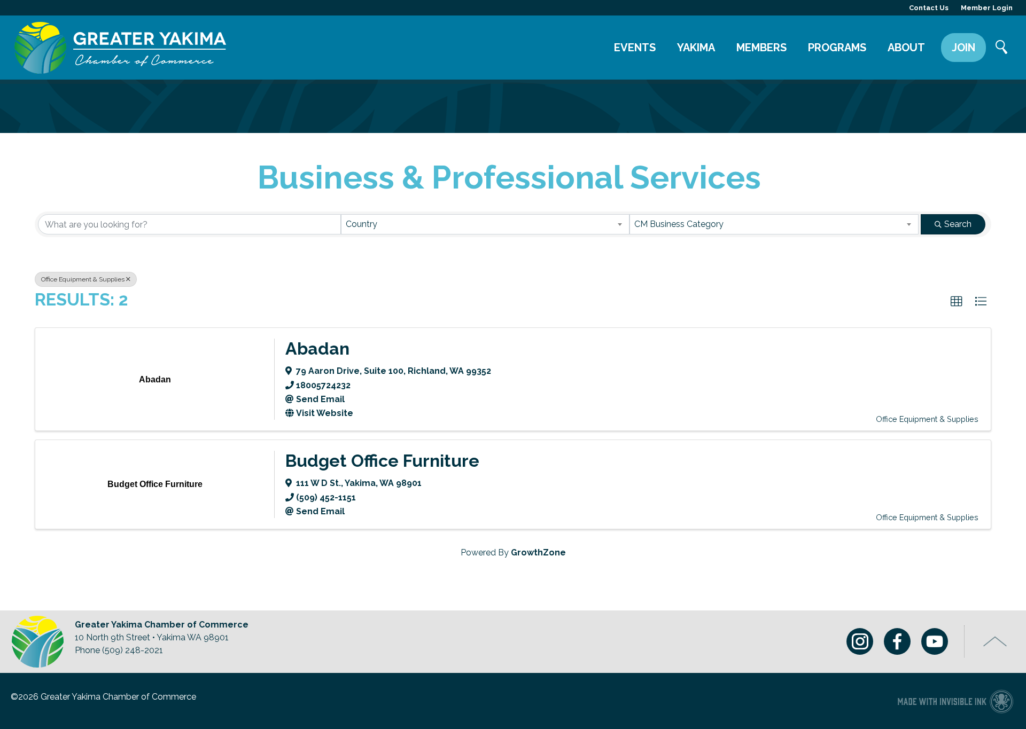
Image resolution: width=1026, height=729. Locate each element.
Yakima (696, 47)
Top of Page (995, 641)
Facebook (897, 641)
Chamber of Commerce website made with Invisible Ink (955, 701)
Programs (837, 47)
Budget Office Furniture (382, 461)
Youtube (934, 641)
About (906, 47)
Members (761, 47)
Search (1002, 48)
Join (963, 47)
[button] (956, 301)
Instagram (859, 641)
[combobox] (485, 224)
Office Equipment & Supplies (83, 279)
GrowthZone (538, 552)
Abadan (317, 348)
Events (635, 47)
